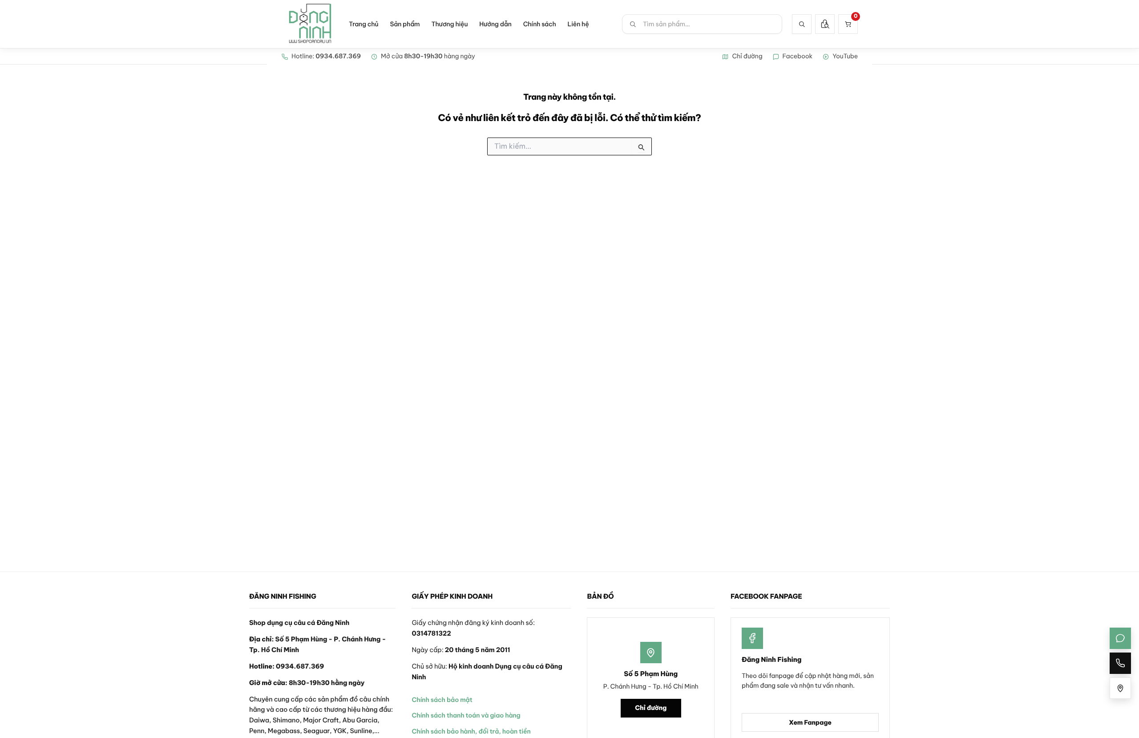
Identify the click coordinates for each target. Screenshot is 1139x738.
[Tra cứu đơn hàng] (825, 24)
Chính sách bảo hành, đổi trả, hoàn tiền (471, 731)
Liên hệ (578, 24)
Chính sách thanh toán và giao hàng (466, 715)
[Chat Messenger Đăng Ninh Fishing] (1120, 638)
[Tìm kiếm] (802, 24)
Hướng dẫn (495, 24)
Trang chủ (363, 24)
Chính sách (539, 24)
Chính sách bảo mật (442, 700)
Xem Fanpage (810, 722)
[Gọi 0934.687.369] (1120, 663)
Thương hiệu (449, 24)
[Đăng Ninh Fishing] (310, 24)
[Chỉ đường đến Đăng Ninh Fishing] (1120, 688)
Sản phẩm (405, 24)
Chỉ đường (650, 708)
